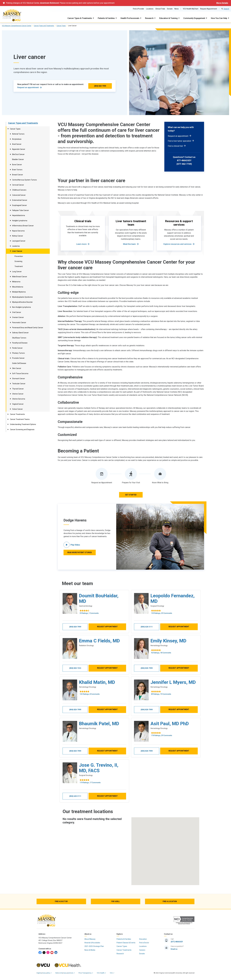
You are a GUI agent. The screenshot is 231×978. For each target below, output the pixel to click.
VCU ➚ (112, 973)
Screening (18, 261)
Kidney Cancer (17, 236)
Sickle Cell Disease (19, 363)
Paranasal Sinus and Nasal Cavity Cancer (27, 328)
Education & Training (168, 18)
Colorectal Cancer (19, 195)
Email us (174, 949)
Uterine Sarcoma (18, 399)
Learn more (81, 244)
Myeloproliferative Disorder (22, 302)
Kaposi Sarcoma (18, 231)
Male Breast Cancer (19, 277)
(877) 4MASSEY (177, 942)
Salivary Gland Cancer (20, 333)
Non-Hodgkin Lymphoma (21, 307)
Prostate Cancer (18, 358)
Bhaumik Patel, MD (99, 723)
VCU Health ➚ (101, 973)
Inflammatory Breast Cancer (23, 226)
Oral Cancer (16, 312)
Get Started (131, 495)
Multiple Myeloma (19, 292)
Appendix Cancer (18, 149)
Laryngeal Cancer (18, 241)
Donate (170, 9)
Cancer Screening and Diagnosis (22, 429)
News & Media (89, 950)
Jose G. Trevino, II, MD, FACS (98, 768)
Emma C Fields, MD (99, 641)
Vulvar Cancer (17, 409)
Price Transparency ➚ (86, 973)
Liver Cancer (17, 251)
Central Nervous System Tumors (24, 180)
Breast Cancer (17, 175)
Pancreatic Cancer (19, 322)
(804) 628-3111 (147, 627)
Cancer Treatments (17, 414)
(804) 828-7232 (75, 668)
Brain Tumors (17, 170)
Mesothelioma (17, 287)
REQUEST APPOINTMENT (107, 627)
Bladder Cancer (18, 159)
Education (143, 939)
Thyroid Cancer (18, 389)
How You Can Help (219, 18)
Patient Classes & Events (126, 943)
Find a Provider (138, 9)
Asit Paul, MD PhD (170, 723)
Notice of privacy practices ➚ (65, 973)
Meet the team (129, 244)
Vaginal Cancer (18, 404)
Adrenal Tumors (18, 134)
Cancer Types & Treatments (79, 18)
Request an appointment (28, 87)
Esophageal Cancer (19, 205)
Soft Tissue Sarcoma (20, 373)
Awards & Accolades (92, 943)
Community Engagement (194, 18)
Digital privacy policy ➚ (44, 973)
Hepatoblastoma (18, 215)
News (176, 9)
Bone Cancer (17, 165)
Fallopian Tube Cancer (20, 210)
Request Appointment (208, 9)
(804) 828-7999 (100, 86)
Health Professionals (130, 18)
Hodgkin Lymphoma (19, 221)
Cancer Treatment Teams (20, 419)
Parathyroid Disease (19, 343)
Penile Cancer (17, 348)
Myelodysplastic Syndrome (22, 297)
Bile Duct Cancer (18, 154)
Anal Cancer (16, 144)
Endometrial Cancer (19, 200)
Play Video (75, 545)
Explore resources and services (178, 244)
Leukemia (16, 246)
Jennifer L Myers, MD (173, 682)
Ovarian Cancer (18, 317)
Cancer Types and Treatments (44, 26)
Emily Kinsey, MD (168, 641)
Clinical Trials (160, 9)
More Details (222, 3)
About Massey (89, 939)
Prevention (19, 256)
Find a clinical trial (175, 146)
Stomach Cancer (18, 378)
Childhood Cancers (19, 190)
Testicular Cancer (18, 384)
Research (149, 18)
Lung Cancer (17, 272)
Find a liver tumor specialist (179, 141)
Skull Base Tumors (19, 338)
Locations (149, 9)
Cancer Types (61, 26)
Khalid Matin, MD (97, 682)
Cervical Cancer (18, 185)
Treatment (19, 266)
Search (226, 9)
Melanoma (16, 282)
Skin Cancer (16, 368)
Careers (142, 950)
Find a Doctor (144, 943)
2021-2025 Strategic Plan (94, 946)
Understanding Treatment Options (23, 424)
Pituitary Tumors (18, 353)
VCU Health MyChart (190, 9)
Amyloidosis (16, 139)
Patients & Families (106, 18)
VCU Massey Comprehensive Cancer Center (16, 26)
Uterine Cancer (17, 394)
